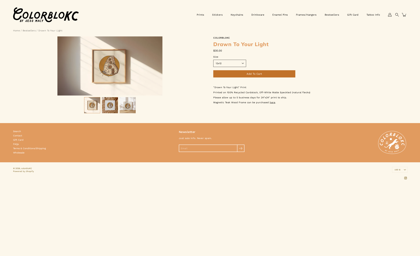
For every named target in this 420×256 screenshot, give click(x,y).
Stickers (217, 14)
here (272, 102)
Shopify (30, 171)
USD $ (397, 170)
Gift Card (352, 14)
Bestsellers (332, 14)
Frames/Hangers (306, 14)
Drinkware (257, 14)
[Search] (397, 14)
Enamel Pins (280, 14)
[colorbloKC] (46, 15)
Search (17, 131)
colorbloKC (26, 168)
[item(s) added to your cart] (404, 14)
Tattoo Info (373, 14)
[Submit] (240, 148)
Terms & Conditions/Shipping (29, 148)
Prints (200, 14)
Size (215, 56)
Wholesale (18, 152)
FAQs (16, 144)
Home (16, 30)
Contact (17, 135)
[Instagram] (405, 178)
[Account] (389, 14)
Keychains (237, 14)
